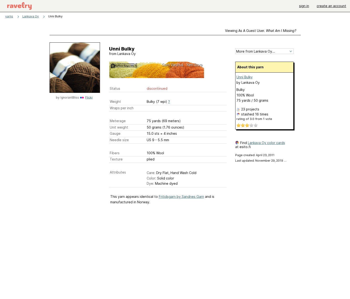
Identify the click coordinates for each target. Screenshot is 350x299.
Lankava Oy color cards (266, 143)
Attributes (118, 172)
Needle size (119, 140)
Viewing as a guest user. (260, 31)
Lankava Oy (30, 16)
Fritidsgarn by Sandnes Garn (181, 196)
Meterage (118, 121)
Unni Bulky (244, 77)
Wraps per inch (122, 108)
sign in (304, 6)
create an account (331, 6)
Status (115, 88)
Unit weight (119, 127)
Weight (115, 102)
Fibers (115, 153)
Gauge (115, 133)
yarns (9, 16)
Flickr (89, 97)
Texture (116, 159)
